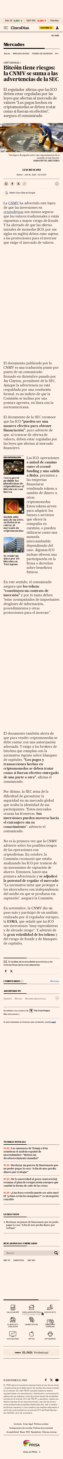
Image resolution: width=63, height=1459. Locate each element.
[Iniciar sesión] (57, 27)
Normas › (54, 981)
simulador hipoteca (31, 1312)
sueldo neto (50, 1312)
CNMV (13, 203)
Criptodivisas (11, 63)
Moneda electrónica (35, 998)
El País (55, 35)
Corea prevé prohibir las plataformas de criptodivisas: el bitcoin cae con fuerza (14, 485)
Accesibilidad (12, 1432)
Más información (11, 1014)
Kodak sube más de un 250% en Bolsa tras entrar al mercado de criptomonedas (14, 524)
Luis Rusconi (31, 169)
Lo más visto (11, 1214)
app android (50, 1339)
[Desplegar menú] (6, 28)
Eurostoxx (18, 1260)
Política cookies (41, 1424)
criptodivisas (13, 212)
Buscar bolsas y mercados (20, 1243)
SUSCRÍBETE (46, 28)
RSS (28, 1432)
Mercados (14, 44)
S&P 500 (31, 20)
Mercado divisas (21, 54)
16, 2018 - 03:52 (35, 175)
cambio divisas (31, 1324)
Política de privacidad (43, 1428)
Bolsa (7, 54)
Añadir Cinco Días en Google (22, 193)
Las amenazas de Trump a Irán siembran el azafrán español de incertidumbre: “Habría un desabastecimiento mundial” (26, 1153)
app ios (31, 1339)
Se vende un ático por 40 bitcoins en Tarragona (11, 560)
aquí (53, 1022)
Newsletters (36, 1432)
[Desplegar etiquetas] (57, 998)
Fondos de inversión (42, 54)
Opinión (8, 998)
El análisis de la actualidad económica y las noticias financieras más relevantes (28, 963)
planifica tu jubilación (12, 1325)
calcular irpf (13, 1312)
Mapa (22, 1432)
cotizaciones (13, 1339)
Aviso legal (28, 1424)
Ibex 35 (8, 20)
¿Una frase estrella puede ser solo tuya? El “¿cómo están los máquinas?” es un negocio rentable (31, 1196)
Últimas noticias (15, 1142)
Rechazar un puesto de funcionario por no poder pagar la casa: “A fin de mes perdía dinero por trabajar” (31, 1168)
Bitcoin (18, 998)
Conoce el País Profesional (31, 1352)
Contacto (18, 1424)
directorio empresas (50, 1325)
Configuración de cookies (20, 1428)
